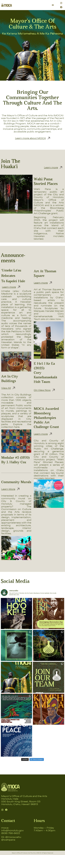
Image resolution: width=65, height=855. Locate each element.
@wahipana (8, 839)
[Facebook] (61, 7)
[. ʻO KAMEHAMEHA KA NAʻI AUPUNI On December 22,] (48, 709)
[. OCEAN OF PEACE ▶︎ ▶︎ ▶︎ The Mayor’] (16, 741)
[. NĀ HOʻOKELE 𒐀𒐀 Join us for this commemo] (16, 613)
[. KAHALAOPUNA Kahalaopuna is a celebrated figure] (16, 709)
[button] (52, 5)
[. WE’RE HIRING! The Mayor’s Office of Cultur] (48, 677)
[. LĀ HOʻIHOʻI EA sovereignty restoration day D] (48, 613)
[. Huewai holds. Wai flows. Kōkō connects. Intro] (48, 645)
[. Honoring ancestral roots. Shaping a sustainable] (16, 677)
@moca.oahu (13, 837)
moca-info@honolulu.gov (12, 829)
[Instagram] (61, 3)
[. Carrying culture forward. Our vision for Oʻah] (16, 645)
